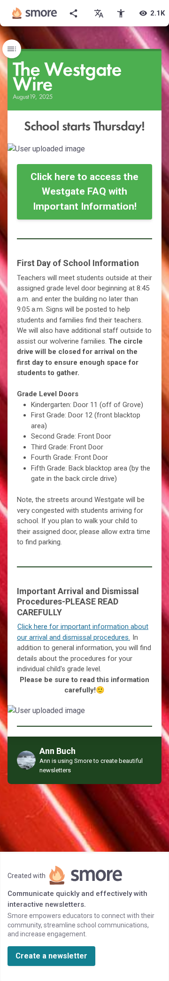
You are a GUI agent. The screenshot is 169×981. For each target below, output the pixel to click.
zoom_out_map (153, 152)
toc (11, 49)
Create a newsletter (51, 955)
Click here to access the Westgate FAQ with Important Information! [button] (84, 191)
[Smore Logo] (34, 13)
